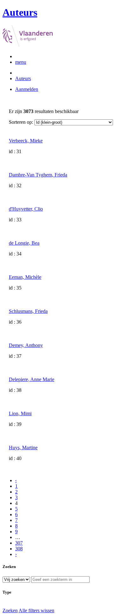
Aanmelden (26, 89)
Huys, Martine (23, 447)
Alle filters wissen (36, 610)
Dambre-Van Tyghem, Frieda (38, 174)
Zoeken (10, 610)
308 (19, 548)
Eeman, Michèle (25, 277)
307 (19, 543)
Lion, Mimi (20, 413)
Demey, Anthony (26, 345)
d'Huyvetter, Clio (26, 209)
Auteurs (23, 78)
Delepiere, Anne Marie (31, 379)
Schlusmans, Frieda (28, 311)
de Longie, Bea (24, 243)
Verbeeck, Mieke (26, 140)
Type (7, 592)
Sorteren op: (21, 122)
